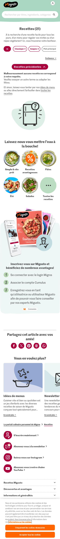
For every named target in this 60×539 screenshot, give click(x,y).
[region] (30, 519)
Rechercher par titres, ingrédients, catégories (30, 14)
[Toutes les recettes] (48, 189)
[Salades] (30, 189)
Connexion (32, 309)
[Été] (12, 189)
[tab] (30, 482)
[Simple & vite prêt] (12, 162)
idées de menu (47, 87)
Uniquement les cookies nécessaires (30, 527)
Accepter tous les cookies (29, 534)
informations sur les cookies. (20, 522)
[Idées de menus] (23, 390)
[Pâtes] (48, 162)
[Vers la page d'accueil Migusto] (11, 3)
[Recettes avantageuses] (30, 162)
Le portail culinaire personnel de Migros (22, 424)
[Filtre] (7, 49)
